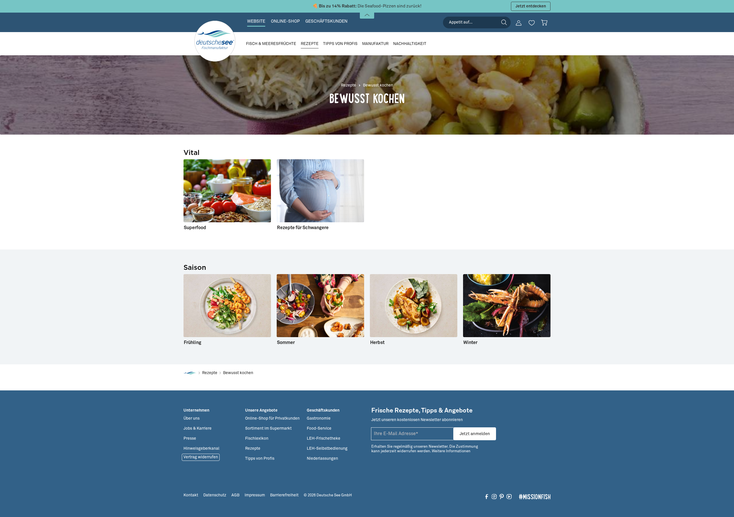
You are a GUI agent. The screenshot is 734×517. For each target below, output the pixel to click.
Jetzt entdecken (531, 6)
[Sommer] (320, 312)
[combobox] (477, 22)
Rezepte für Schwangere (303, 227)
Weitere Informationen (451, 451)
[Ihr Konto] (518, 23)
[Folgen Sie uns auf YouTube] (509, 496)
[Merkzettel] (531, 23)
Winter (470, 342)
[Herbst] (413, 312)
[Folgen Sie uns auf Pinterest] (501, 496)
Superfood (195, 227)
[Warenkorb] (544, 23)
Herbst (377, 342)
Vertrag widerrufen (201, 457)
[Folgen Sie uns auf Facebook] (486, 496)
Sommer (286, 342)
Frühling (192, 342)
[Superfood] (227, 197)
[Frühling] (227, 312)
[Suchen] (504, 22)
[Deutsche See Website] (190, 373)
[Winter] (506, 312)
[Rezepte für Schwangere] (320, 197)
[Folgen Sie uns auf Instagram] (494, 496)
